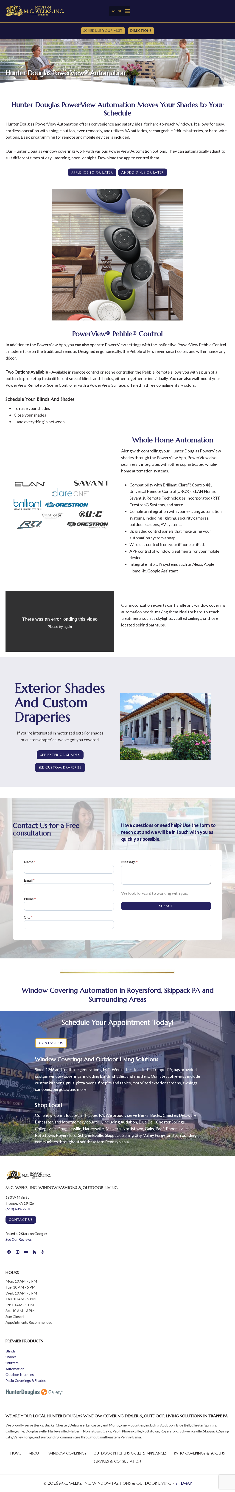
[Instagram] (17, 1252)
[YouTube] (26, 1252)
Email (29, 880)
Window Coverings (67, 1453)
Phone (30, 899)
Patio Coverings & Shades (26, 1380)
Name (30, 862)
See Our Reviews (19, 1239)
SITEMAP (184, 1483)
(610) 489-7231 (18, 1209)
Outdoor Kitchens (20, 1374)
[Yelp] (43, 1252)
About (35, 1453)
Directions (141, 31)
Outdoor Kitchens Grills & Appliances (130, 1453)
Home (15, 1453)
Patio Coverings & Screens (199, 1453)
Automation (15, 1368)
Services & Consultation (117, 1461)
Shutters (12, 1363)
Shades (11, 1357)
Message (129, 862)
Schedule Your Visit (103, 31)
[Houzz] (34, 1252)
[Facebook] (9, 1252)
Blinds (10, 1351)
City (28, 917)
